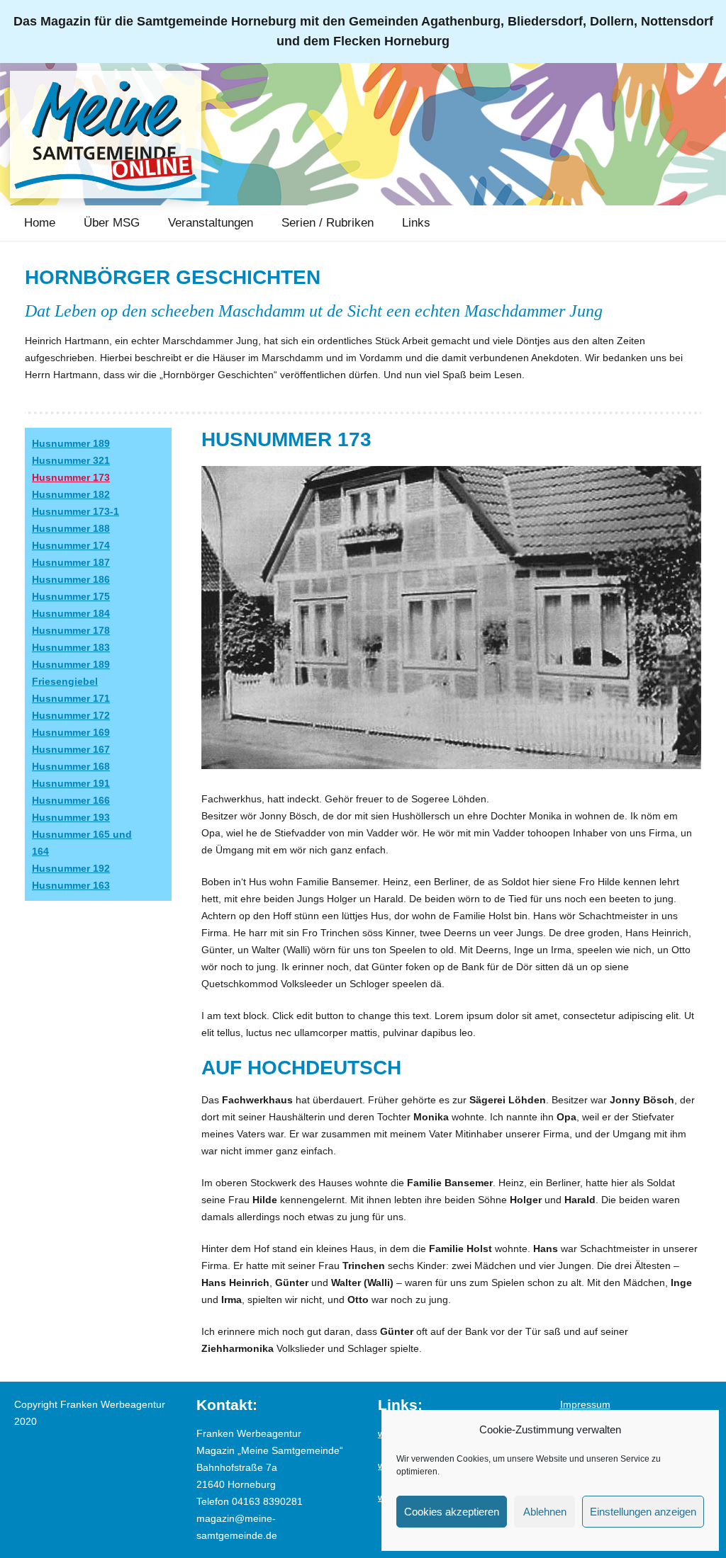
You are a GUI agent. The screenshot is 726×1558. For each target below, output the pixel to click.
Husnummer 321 (71, 460)
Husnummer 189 (71, 443)
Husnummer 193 (71, 817)
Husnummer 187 (71, 562)
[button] (150, 223)
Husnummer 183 (71, 647)
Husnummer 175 (71, 596)
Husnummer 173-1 (75, 511)
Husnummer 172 (71, 715)
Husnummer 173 (71, 477)
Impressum (585, 1404)
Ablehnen (544, 1512)
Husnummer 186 (71, 579)
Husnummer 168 (71, 766)
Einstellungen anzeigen (643, 1512)
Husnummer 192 (71, 868)
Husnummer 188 (71, 528)
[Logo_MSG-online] (105, 134)
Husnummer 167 (71, 749)
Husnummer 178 (71, 630)
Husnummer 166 (71, 800)
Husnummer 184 (71, 613)
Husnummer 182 (71, 494)
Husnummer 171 (71, 698)
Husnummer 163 (71, 885)
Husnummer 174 (71, 545)
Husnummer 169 (71, 732)
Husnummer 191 (71, 783)
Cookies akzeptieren (451, 1512)
